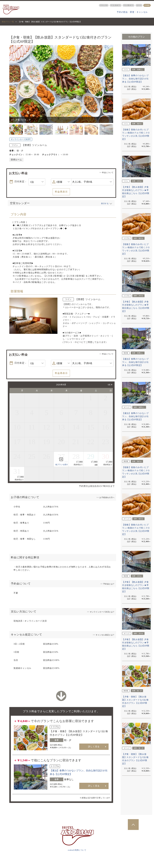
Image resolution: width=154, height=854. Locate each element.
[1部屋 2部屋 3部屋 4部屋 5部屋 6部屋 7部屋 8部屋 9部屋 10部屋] (61, 182)
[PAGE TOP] (133, 824)
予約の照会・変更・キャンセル (132, 12)
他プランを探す (61, 465)
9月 (109, 385)
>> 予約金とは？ (107, 584)
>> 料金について (106, 172)
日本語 (147, 5)
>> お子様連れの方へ (106, 497)
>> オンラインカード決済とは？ (101, 612)
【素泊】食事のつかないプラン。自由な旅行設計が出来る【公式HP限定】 (135, 78)
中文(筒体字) (116, 5)
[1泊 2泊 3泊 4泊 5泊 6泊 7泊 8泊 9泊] (36, 181)
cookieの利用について (77, 850)
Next (109, 84)
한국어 (139, 5)
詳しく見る (94, 746)
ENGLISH (104, 5)
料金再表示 (61, 191)
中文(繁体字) (128, 5)
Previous (13, 84)
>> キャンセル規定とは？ (104, 635)
